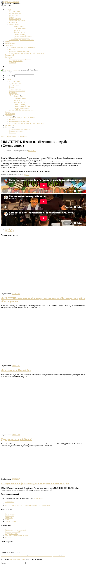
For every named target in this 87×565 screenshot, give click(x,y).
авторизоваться (38, 498)
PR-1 (19, 552)
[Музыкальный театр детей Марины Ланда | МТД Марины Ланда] (10, 2)
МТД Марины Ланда (17, 559)
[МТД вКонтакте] (3, 547)
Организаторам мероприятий (15, 530)
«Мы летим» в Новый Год (16, 370)
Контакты (8, 537)
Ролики (8, 520)
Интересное (9, 516)
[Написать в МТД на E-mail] (13, 547)
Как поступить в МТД (13, 532)
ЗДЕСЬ (26, 175)
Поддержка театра (11, 534)
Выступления (10, 514)
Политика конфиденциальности (16, 536)
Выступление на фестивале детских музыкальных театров (35, 483)
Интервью (9, 518)
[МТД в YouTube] (8, 547)
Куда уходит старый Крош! (16, 439)
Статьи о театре (10, 521)
